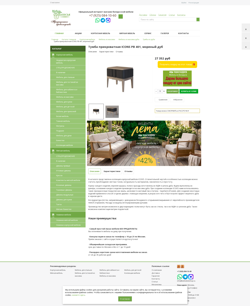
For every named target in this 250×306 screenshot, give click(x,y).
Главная (59, 33)
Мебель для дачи (63, 135)
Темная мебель (63, 121)
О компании (157, 270)
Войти (184, 2)
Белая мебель (62, 116)
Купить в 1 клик (188, 91)
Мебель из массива (64, 97)
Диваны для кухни (64, 199)
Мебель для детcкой (65, 106)
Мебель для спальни (65, 77)
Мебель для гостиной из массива (67, 83)
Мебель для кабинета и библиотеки (66, 90)
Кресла (59, 175)
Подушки (60, 130)
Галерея (165, 33)
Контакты (181, 15)
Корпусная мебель (100, 33)
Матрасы (60, 126)
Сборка (152, 15)
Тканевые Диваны (64, 190)
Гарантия (162, 15)
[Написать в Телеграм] (103, 20)
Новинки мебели (63, 214)
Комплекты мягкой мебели (68, 180)
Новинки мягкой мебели (67, 220)
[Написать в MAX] (108, 20)
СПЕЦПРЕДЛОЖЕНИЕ (65, 67)
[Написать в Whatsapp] (97, 20)
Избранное (177, 100)
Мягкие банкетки (63, 209)
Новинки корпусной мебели (68, 225)
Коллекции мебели (64, 145)
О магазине (55, 2)
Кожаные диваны (63, 185)
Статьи (172, 15)
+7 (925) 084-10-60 (102, 15)
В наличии (60, 72)
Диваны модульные (64, 194)
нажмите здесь (78, 295)
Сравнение (162, 100)
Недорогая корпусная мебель (66, 61)
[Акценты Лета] (144, 143)
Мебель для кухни (64, 102)
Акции (78, 33)
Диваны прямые (63, 166)
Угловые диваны (63, 170)
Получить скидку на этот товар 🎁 (177, 64)
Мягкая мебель (127, 33)
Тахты (59, 204)
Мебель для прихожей (66, 111)
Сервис (147, 33)
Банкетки (60, 140)
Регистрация (194, 2)
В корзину (173, 91)
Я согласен (125, 299)
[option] (120, 79)
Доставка (143, 15)
